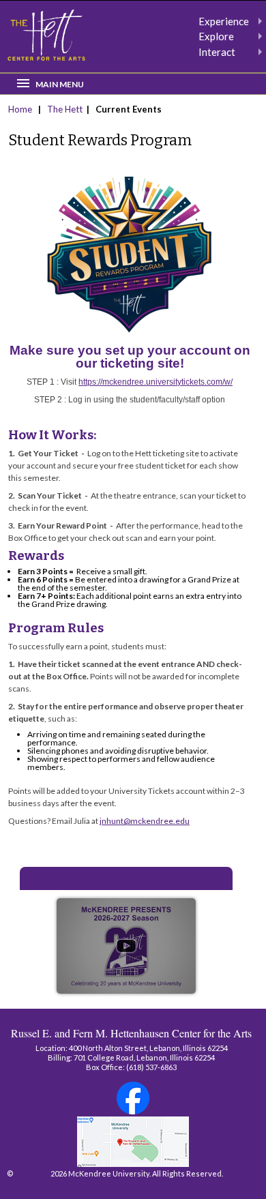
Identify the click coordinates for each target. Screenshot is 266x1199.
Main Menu (59, 84)
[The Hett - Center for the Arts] (47, 35)
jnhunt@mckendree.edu (145, 821)
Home (21, 109)
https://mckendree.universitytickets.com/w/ (155, 382)
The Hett (65, 109)
